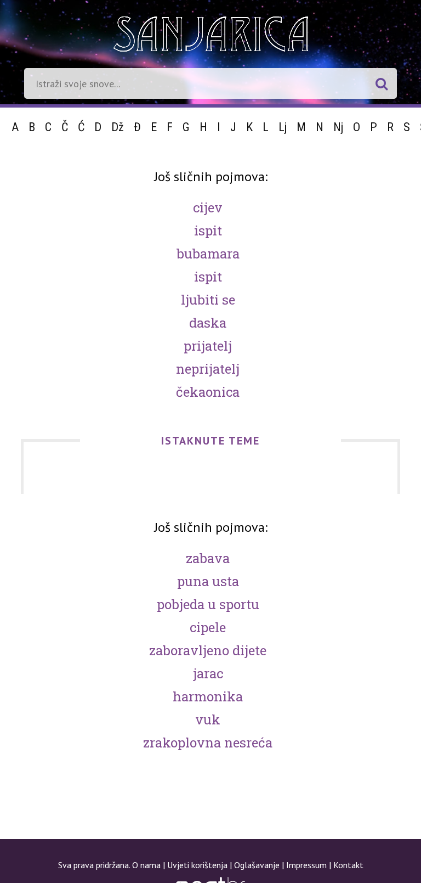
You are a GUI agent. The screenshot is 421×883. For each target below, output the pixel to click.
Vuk (207, 719)
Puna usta (208, 581)
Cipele (208, 627)
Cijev (208, 207)
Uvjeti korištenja (197, 864)
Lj (282, 127)
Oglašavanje (257, 864)
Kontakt (348, 864)
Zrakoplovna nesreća (207, 742)
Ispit (208, 230)
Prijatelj (208, 346)
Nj (338, 127)
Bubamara (208, 253)
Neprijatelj (208, 369)
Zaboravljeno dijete (207, 650)
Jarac (208, 673)
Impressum (306, 864)
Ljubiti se (208, 299)
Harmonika (208, 696)
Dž (117, 127)
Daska (207, 322)
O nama (146, 864)
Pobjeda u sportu (208, 604)
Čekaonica (208, 392)
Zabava (208, 558)
